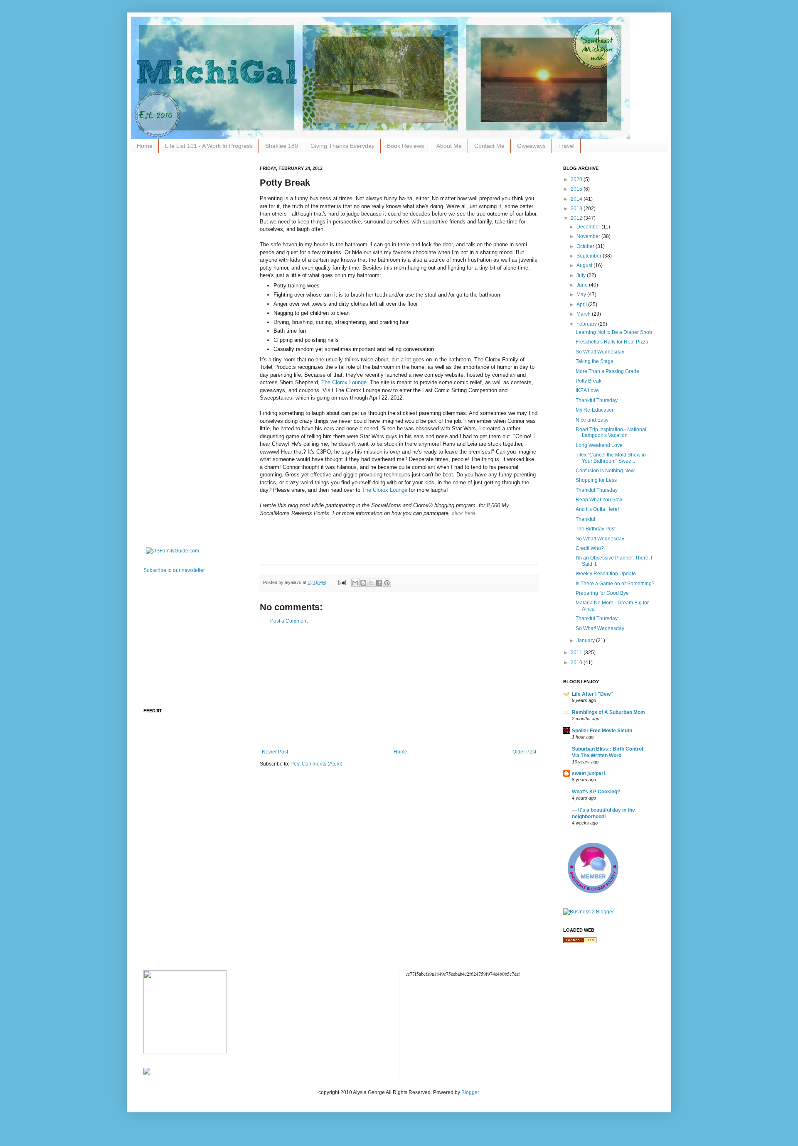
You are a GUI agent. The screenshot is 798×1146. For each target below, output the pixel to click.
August (585, 265)
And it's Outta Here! (597, 509)
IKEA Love (587, 390)
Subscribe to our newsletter (174, 570)
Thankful (585, 519)
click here (463, 513)
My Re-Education (595, 410)
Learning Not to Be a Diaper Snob (614, 332)
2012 (577, 218)
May (581, 294)
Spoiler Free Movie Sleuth (602, 731)
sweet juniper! (588, 773)
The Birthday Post (596, 529)
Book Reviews (405, 145)
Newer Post (275, 752)
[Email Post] (341, 582)
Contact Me (489, 145)
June (582, 285)
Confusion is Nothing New (605, 471)
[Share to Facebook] (379, 583)
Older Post (524, 752)
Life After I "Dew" (592, 694)
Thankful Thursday (597, 400)
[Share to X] (371, 583)
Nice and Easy (592, 420)
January (586, 640)
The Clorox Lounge (344, 382)
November (588, 236)
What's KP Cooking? (596, 792)
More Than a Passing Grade (607, 371)
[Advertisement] (399, 687)
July (581, 275)
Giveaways (531, 145)
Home (145, 145)
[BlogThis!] (363, 583)
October (586, 246)
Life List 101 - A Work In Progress (209, 145)
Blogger (470, 1092)
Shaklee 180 (281, 145)
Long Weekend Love (599, 445)
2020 (577, 179)
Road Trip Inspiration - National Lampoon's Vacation (611, 432)
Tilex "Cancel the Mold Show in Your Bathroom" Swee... (611, 458)
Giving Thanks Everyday (342, 145)
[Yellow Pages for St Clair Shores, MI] (579, 942)
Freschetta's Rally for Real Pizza (612, 342)
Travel (566, 145)
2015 (577, 189)
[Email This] (355, 583)
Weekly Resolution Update (606, 574)
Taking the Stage (594, 361)
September (589, 256)
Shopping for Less (596, 480)
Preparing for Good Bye (602, 593)
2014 (577, 199)
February (587, 324)
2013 (577, 208)
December (588, 227)
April (582, 304)
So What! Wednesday (600, 352)
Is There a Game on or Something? (615, 583)
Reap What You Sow (599, 500)
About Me (449, 145)
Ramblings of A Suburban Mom (608, 712)
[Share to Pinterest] (387, 583)
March (584, 314)
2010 (577, 662)
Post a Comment (289, 621)
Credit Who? (590, 548)
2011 (577, 652)
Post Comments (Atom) (316, 764)
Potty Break (588, 381)
